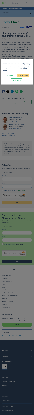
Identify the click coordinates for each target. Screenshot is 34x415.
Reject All (10, 75)
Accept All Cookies (23, 75)
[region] (17, 72)
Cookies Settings (16, 80)
